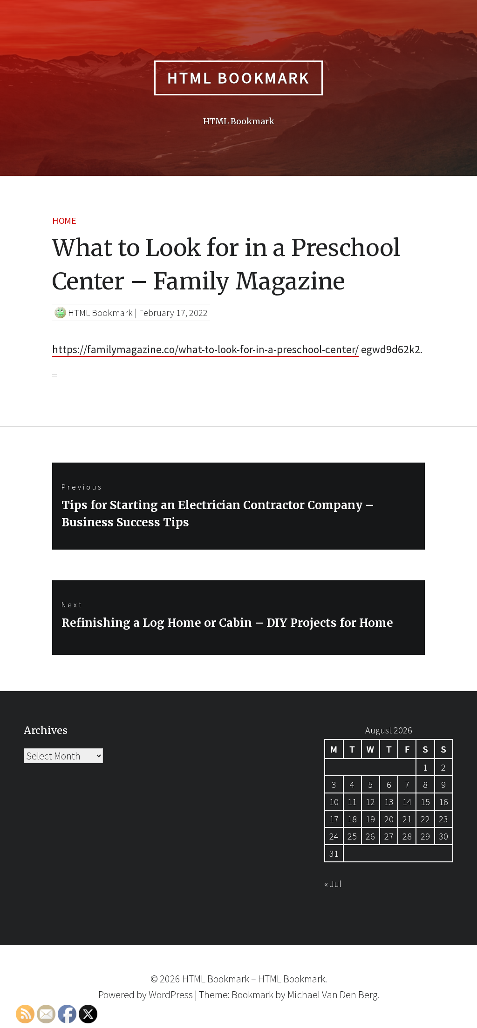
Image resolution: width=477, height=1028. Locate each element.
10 (334, 801)
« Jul (332, 883)
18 (352, 819)
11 (352, 801)
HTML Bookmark (238, 77)
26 (370, 836)
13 (389, 801)
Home (64, 220)
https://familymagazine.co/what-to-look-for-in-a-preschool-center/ (205, 349)
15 (425, 801)
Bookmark (252, 994)
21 (407, 819)
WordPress (171, 994)
